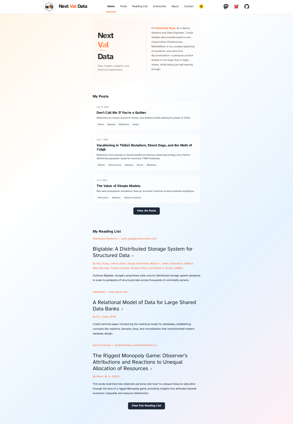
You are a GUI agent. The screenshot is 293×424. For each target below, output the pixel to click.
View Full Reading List (146, 405)
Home (111, 6)
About (175, 6)
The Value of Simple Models (118, 186)
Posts (123, 6)
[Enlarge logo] (49, 7)
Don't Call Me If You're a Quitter (121, 113)
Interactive (159, 6)
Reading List (139, 6)
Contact (189, 6)
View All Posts (146, 210)
